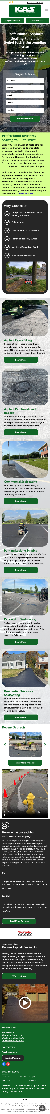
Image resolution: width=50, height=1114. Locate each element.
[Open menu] (46, 10)
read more (42, 884)
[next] (45, 744)
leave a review (27, 859)
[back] (5, 744)
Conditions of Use (38, 1104)
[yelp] (8, 1064)
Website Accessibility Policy (32, 1106)
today (30, 193)
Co (17, 193)
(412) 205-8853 (9, 1052)
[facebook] (4, 1064)
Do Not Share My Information (21, 1104)
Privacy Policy (5, 1104)
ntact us (23, 193)
